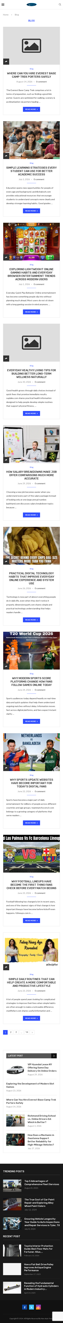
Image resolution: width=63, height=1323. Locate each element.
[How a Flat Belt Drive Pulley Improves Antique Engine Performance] (12, 1269)
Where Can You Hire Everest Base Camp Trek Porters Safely (31, 75)
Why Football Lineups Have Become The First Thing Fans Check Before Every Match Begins (31, 885)
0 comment (41, 81)
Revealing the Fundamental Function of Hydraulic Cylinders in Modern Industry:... (41, 1286)
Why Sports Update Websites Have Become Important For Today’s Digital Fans (31, 783)
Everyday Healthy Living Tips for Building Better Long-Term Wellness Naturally (31, 374)
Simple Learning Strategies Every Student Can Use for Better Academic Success (31, 171)
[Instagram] (38, 1307)
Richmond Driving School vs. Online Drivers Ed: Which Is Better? (42, 1119)
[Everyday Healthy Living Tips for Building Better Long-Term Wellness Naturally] (31, 343)
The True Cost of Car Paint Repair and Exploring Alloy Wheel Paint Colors (39, 1202)
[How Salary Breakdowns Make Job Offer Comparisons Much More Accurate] (31, 444)
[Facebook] (24, 1307)
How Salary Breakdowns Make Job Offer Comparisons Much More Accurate (31, 475)
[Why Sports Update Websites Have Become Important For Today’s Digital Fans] (31, 752)
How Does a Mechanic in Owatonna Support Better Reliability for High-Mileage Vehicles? (41, 1140)
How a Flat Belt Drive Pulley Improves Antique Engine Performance (38, 1267)
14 (27, 1032)
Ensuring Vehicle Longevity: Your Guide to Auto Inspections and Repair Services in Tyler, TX (42, 1222)
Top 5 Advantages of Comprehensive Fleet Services (41, 1183)
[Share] (6, 61)
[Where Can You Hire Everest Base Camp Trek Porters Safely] (31, 46)
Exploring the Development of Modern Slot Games (30, 1085)
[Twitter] (31, 1307)
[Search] (59, 4)
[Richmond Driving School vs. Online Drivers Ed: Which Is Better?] (15, 1120)
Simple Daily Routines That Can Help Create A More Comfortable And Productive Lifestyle (31, 982)
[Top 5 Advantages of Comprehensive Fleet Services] (12, 1186)
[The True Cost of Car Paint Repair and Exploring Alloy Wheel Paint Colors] (12, 1204)
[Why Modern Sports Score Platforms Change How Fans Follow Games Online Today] (31, 651)
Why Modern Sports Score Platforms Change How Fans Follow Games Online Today (31, 682)
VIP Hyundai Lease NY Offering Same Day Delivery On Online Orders (42, 1067)
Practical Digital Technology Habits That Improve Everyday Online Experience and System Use (31, 578)
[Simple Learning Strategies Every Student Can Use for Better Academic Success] (31, 140)
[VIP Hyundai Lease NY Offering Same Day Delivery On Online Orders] (15, 1069)
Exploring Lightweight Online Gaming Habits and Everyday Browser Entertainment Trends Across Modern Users (31, 274)
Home (5, 14)
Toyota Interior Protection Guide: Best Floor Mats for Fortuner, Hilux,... (38, 1249)
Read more (30, 109)
